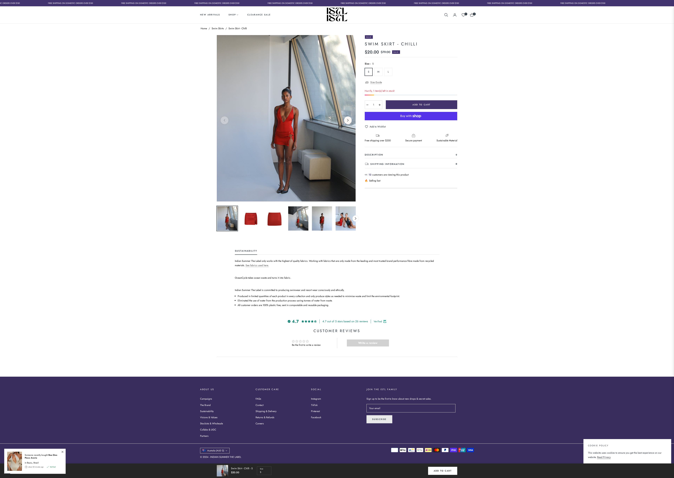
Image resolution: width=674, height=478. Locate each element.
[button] (446, 15)
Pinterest (315, 411)
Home (204, 28)
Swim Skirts (218, 28)
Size (261, 468)
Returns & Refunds (265, 417)
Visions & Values (208, 417)
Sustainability (207, 411)
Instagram (316, 398)
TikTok (314, 405)
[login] (454, 15)
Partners (204, 436)
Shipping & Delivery (266, 411)
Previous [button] (224, 120)
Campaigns (206, 398)
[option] (286, 118)
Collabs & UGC (208, 429)
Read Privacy (604, 457)
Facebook (316, 417)
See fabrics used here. (257, 265)
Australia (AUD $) (215, 450)
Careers (260, 423)
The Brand (205, 405)
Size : (369, 63)
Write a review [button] (367, 343)
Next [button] (348, 120)
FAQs (258, 398)
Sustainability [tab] (246, 251)
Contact (259, 405)
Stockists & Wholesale (211, 423)
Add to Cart (443, 470)
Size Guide (376, 82)
